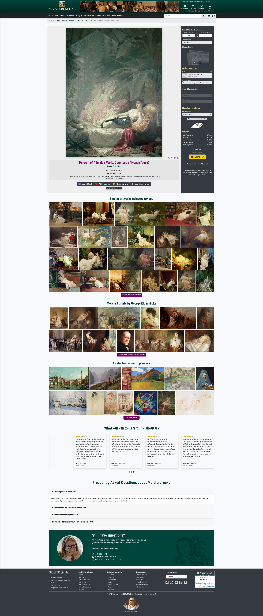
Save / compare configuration (197, 119)
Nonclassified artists (68, 21)
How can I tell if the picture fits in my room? (69, 507)
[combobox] (197, 42)
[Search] (204, 16)
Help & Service (110, 16)
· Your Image (110, 575)
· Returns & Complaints (84, 587)
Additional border (186, 39)
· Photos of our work (112, 584)
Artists (62, 16)
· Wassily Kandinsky (141, 582)
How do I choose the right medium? (65, 515)
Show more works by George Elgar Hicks (131, 354)
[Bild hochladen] (213, 16)
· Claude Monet (140, 577)
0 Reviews (118, 188)
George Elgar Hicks (81, 21)
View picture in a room (142, 184)
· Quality (109, 582)
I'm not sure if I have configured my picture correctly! (72, 522)
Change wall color (121, 184)
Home (50, 21)
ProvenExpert (70, 463)
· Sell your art (110, 577)
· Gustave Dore (140, 587)
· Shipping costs (111, 580)
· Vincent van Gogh (141, 575)
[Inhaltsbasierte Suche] (209, 16)
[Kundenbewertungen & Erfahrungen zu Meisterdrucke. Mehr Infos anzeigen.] (205, 579)
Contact (120, 16)
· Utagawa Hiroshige (142, 584)
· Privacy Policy (82, 582)
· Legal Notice (82, 577)
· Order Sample (111, 589)
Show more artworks (131, 418)
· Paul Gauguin (140, 580)
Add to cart (198, 157)
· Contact (80, 575)
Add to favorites (104, 184)
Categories (70, 16)
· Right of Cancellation (84, 584)
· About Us (81, 589)
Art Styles (78, 16)
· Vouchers (110, 587)
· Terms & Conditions (84, 580)
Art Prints (54, 16)
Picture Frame (89, 16)
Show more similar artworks (131, 295)
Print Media (99, 16)
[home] (49, 16)
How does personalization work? (64, 491)
